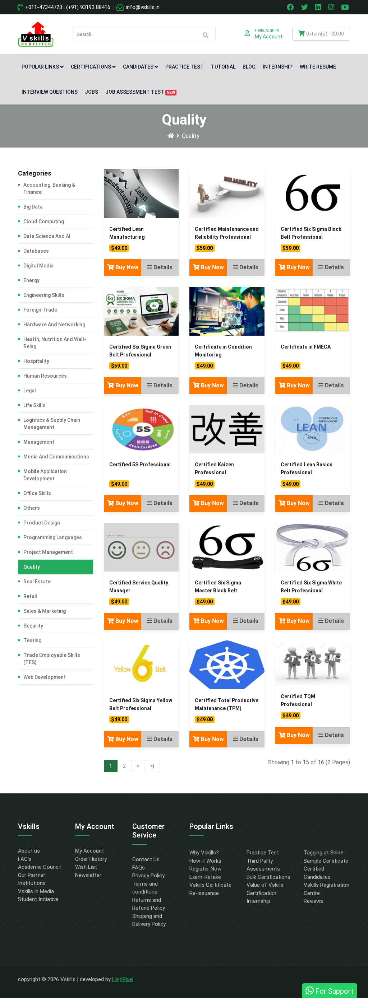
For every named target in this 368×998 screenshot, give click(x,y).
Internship (278, 67)
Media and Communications (56, 457)
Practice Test (184, 67)
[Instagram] (332, 7)
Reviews (313, 901)
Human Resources (45, 376)
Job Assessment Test (140, 92)
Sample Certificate (326, 861)
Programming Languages (52, 537)
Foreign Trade (40, 310)
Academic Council (39, 867)
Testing (32, 640)
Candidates (138, 67)
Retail (30, 596)
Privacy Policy (148, 875)
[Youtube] (346, 7)
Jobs (91, 92)
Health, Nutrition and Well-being (54, 342)
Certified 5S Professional (140, 464)
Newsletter (88, 875)
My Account (89, 851)
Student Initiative (38, 899)
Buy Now (126, 267)
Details (162, 267)
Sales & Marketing (44, 611)
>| (152, 766)
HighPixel (122, 979)
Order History (91, 859)
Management (38, 442)
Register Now (205, 869)
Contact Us (146, 859)
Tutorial (223, 67)
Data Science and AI (46, 236)
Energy (31, 280)
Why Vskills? (204, 852)
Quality (190, 135)
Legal (29, 390)
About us (29, 851)
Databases (36, 251)
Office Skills (37, 493)
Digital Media (38, 266)
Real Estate (37, 581)
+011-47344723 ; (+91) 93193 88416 (67, 7)
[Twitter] (305, 7)
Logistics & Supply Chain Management (51, 423)
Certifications (91, 67)
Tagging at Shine (323, 852)
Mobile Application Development (45, 474)
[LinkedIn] (319, 7)
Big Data (33, 207)
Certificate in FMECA (306, 347)
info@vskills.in (142, 7)
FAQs (138, 867)
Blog (249, 67)
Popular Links (40, 67)
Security (33, 626)
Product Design (41, 523)
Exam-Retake (205, 877)
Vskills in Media (36, 891)
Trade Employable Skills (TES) (51, 658)
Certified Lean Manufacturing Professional (127, 237)
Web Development (44, 677)
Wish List (86, 867)
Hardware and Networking (54, 324)
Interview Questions (50, 92)
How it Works (205, 861)
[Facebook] (291, 7)
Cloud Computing (43, 221)
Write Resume (318, 67)
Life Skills (34, 405)
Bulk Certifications (268, 877)
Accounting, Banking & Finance (49, 188)
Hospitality (36, 361)
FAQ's (24, 859)
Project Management (48, 552)
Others (31, 508)
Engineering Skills (43, 295)
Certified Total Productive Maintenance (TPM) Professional (226, 708)
